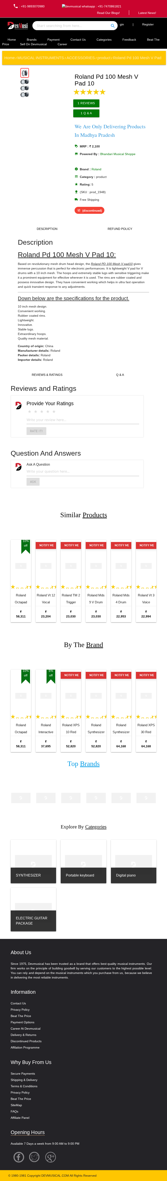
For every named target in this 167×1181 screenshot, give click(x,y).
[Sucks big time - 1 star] (30, 411)
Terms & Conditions (24, 1086)
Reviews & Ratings (47, 374)
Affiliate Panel (20, 1117)
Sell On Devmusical (33, 44)
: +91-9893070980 (29, 6)
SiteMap (16, 1105)
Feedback (129, 39)
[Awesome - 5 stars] (54, 411)
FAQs (14, 1111)
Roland (96, 169)
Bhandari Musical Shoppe (117, 154)
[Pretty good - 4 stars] (48, 411)
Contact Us (78, 39)
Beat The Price (21, 1016)
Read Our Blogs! (108, 13)
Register (148, 24)
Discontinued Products (26, 1041)
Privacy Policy (20, 1009)
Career (62, 44)
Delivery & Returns (23, 1035)
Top (83, 764)
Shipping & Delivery (24, 1080)
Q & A (120, 374)
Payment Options (22, 1022)
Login (120, 24)
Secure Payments (23, 1073)
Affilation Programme (25, 1047)
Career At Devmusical (25, 1028)
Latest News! (147, 13)
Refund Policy (120, 229)
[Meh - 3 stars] (42, 411)
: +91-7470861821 (108, 6)
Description (47, 229)
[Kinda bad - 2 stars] (36, 411)
